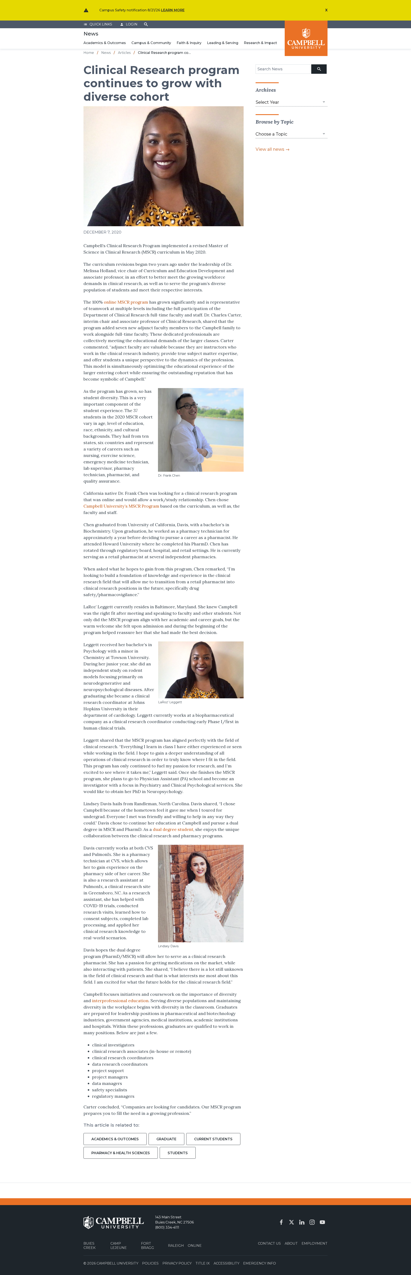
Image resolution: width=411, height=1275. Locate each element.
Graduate (166, 1139)
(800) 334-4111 (167, 1227)
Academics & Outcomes (104, 43)
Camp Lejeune (118, 1245)
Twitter (291, 1222)
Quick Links (97, 24)
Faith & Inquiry (189, 43)
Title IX (202, 1263)
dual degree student (173, 829)
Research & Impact (260, 43)
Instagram (312, 1222)
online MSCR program (126, 302)
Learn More (173, 10)
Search (146, 24)
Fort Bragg (147, 1245)
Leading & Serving (222, 43)
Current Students (213, 1139)
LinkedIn (302, 1222)
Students (178, 1153)
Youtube (322, 1222)
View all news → (273, 149)
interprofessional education (120, 1000)
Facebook (281, 1222)
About (291, 1243)
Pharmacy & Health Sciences (120, 1153)
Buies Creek (89, 1245)
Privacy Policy (177, 1263)
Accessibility (226, 1263)
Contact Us (269, 1243)
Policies (150, 1263)
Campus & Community (151, 43)
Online (195, 1246)
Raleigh (176, 1246)
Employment (315, 1243)
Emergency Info (259, 1263)
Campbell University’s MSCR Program (121, 506)
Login (128, 24)
